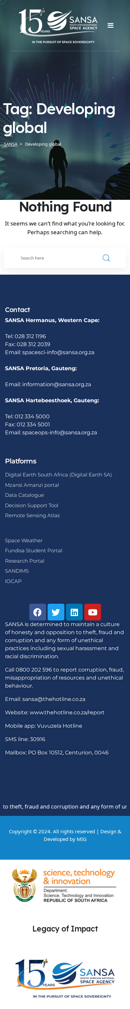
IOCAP (13, 581)
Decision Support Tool (31, 505)
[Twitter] (56, 612)
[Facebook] (37, 612)
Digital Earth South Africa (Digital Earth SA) (58, 474)
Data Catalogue (24, 495)
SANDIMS (17, 571)
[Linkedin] (74, 612)
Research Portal (24, 561)
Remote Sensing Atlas (32, 515)
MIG (82, 839)
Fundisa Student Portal (33, 550)
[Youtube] (92, 612)
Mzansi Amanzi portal (32, 485)
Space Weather (24, 540)
